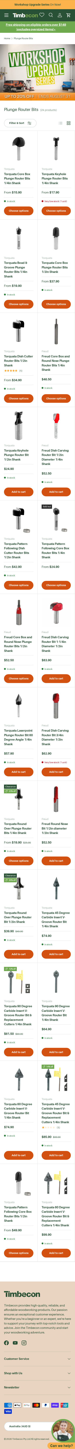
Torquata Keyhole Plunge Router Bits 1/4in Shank (55, 178)
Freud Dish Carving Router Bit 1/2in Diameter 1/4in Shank (55, 457)
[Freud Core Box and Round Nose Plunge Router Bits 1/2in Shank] (18, 612)
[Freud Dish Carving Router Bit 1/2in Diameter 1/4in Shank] (56, 425)
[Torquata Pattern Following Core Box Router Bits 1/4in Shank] (56, 519)
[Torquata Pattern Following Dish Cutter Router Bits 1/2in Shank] (18, 519)
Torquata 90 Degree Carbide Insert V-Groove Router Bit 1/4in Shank (56, 1012)
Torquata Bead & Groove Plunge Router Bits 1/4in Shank (15, 269)
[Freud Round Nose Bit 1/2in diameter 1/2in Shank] (56, 799)
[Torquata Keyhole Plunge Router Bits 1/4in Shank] (56, 149)
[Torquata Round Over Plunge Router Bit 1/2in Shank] (18, 888)
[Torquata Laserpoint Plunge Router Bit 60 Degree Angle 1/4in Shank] (18, 706)
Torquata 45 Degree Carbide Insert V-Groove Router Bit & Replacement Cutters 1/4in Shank (56, 1113)
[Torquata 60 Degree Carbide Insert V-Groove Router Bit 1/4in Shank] (18, 1079)
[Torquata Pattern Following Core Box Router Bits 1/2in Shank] (18, 1182)
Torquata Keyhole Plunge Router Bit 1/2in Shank (16, 455)
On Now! (37, 4)
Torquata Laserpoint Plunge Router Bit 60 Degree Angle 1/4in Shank (18, 737)
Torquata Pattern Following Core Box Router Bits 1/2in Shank (18, 1214)
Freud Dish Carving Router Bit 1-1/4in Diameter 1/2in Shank (55, 643)
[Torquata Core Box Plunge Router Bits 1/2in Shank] (56, 238)
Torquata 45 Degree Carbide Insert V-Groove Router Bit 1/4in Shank (56, 919)
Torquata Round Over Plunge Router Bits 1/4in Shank (18, 828)
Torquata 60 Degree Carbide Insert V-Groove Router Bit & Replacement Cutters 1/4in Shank (56, 1216)
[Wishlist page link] (42, 15)
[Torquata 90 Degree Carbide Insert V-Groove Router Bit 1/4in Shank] (56, 981)
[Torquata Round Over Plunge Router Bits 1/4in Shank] (18, 799)
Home (7, 38)
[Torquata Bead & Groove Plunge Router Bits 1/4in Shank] (18, 238)
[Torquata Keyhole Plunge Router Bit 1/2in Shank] (18, 425)
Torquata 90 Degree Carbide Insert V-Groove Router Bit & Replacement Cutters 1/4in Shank (18, 1015)
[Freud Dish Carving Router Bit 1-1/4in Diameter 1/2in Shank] (56, 612)
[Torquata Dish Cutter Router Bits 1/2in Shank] (18, 331)
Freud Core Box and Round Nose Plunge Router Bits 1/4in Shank (56, 363)
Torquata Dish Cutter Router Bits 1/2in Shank (18, 361)
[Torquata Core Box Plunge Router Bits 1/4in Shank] (18, 149)
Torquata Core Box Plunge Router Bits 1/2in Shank (55, 267)
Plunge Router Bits (23, 38)
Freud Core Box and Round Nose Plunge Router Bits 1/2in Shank (18, 643)
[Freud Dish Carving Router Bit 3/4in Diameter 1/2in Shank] (56, 706)
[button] (68, 15)
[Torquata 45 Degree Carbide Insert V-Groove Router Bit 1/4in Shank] (56, 888)
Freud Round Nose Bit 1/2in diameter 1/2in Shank (55, 828)
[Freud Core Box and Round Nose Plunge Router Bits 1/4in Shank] (56, 331)
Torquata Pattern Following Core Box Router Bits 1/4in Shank (55, 550)
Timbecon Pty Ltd (21, 1439)
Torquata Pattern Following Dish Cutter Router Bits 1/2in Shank (16, 550)
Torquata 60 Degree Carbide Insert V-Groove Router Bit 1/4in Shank (18, 1110)
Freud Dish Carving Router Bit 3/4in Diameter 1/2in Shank (55, 737)
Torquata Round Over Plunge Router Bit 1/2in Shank (18, 917)
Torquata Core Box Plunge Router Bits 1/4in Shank (17, 178)
